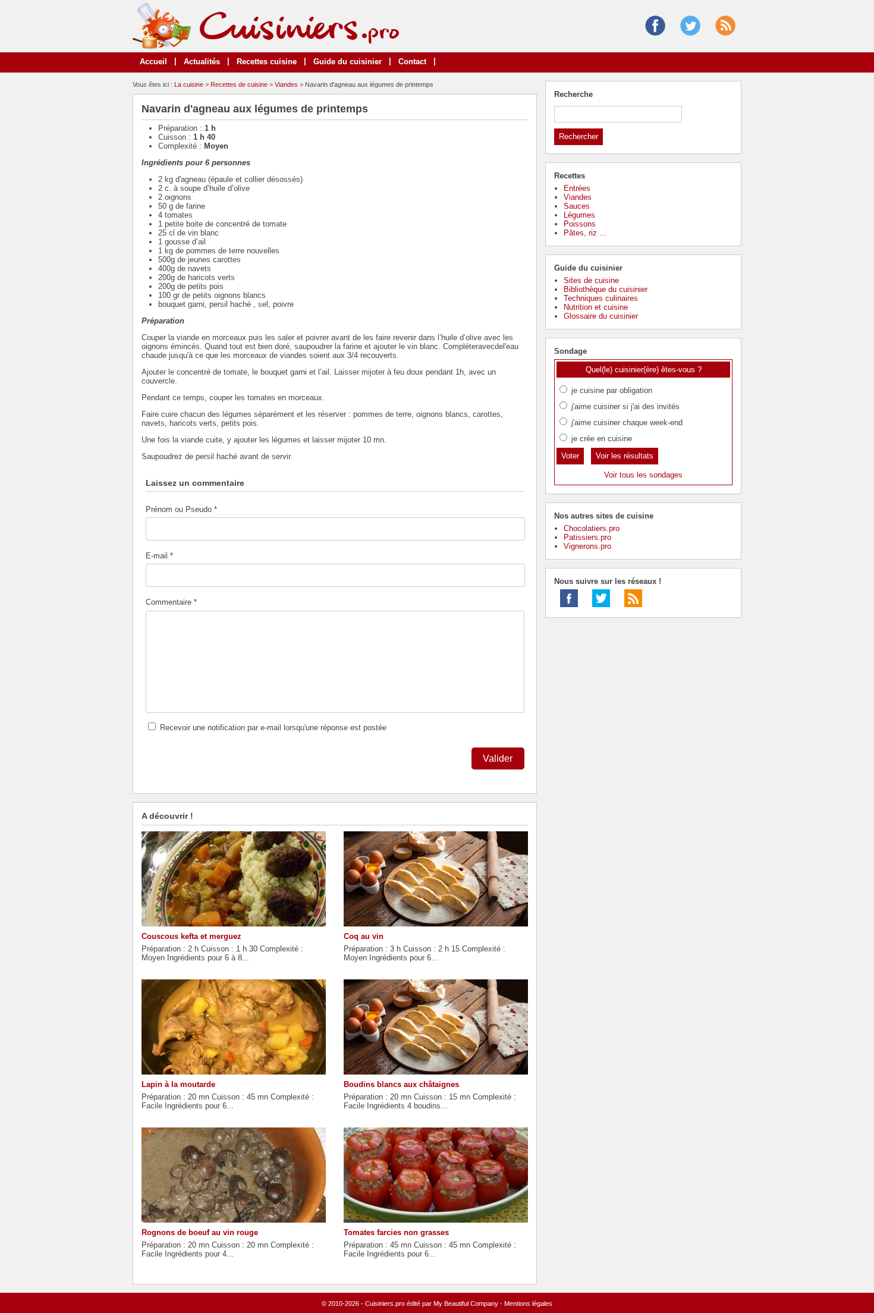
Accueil (153, 61)
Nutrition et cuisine (596, 307)
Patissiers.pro (587, 537)
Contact (412, 61)
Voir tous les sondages (643, 474)
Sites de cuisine (591, 280)
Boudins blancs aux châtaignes (401, 1084)
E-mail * (159, 555)
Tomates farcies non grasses (396, 1232)
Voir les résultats (624, 455)
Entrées (577, 188)
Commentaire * (171, 602)
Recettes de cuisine (239, 84)
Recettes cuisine (267, 61)
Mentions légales (528, 1303)
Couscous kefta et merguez (191, 936)
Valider (498, 758)
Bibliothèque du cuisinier (605, 289)
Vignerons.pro (587, 546)
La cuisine (188, 84)
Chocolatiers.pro (592, 528)
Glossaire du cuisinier (601, 316)
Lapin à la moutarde (178, 1084)
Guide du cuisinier (347, 61)
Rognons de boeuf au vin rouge (200, 1232)
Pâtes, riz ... (585, 232)
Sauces (577, 206)
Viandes (286, 84)
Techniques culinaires (601, 298)
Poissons (580, 223)
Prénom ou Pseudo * (181, 509)
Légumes (579, 215)
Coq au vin (363, 936)
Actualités (202, 61)
